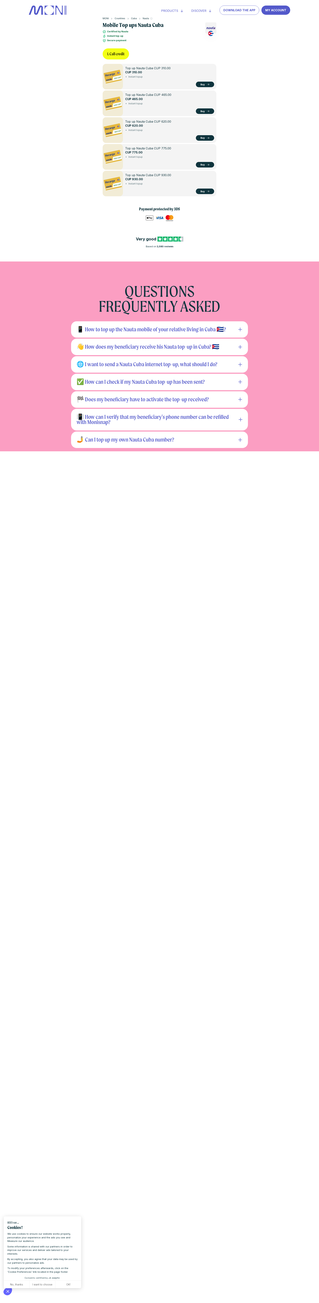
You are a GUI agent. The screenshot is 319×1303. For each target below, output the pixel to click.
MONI (106, 18)
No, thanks (16, 1284)
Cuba (134, 18)
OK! (68, 1284)
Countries (120, 18)
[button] (7, 1291)
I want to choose (42, 1284)
